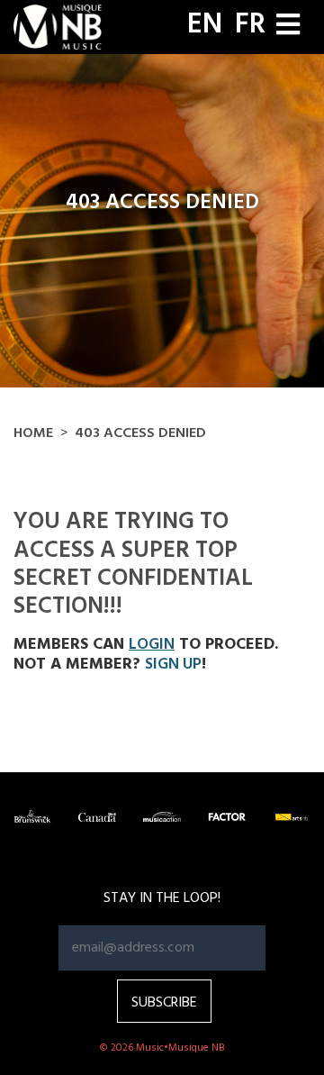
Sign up (173, 664)
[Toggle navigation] (288, 26)
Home (33, 433)
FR (250, 25)
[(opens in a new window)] (32, 817)
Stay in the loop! (162, 898)
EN (204, 25)
